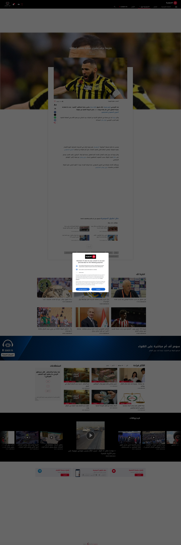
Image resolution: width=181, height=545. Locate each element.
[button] (90, 273)
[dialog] (90, 272)
